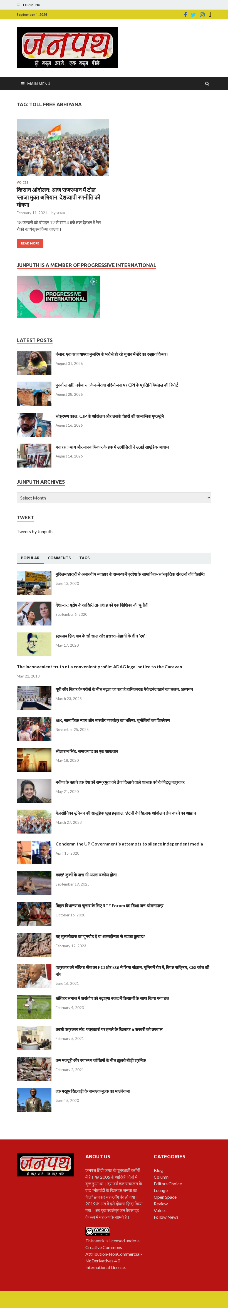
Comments (59, 558)
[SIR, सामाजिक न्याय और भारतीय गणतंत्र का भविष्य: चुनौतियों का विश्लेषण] (34, 720)
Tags (84, 558)
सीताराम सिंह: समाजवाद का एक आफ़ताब (87, 751)
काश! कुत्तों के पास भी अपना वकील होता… (88, 874)
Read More (30, 243)
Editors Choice (168, 1183)
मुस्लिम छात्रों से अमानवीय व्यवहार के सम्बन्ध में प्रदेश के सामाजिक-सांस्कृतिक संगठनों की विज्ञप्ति (130, 574)
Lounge (161, 1190)
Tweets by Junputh (35, 531)
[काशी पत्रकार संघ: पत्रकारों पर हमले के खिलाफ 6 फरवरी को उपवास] (34, 1029)
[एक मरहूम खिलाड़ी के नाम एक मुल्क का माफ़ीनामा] (34, 1091)
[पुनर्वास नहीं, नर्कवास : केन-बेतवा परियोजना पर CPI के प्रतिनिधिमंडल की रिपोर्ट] (34, 384)
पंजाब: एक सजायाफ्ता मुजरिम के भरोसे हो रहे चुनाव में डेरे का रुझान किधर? (112, 354)
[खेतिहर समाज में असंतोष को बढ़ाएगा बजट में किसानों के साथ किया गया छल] (34, 998)
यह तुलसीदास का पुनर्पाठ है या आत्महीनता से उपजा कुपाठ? (100, 936)
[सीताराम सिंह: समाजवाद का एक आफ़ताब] (34, 751)
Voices (22, 182)
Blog (158, 1170)
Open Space (165, 1197)
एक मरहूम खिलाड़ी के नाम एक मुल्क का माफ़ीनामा (93, 1091)
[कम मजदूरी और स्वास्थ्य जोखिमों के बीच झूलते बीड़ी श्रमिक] (34, 1060)
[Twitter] (193, 15)
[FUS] (210, 15)
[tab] (30, 558)
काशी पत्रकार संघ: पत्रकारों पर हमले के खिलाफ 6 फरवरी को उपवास (109, 1029)
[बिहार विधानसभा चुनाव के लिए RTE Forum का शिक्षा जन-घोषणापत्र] (34, 905)
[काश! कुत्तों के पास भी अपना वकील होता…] (34, 874)
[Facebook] (185, 15)
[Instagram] (202, 15)
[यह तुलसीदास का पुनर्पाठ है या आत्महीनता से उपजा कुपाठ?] (34, 936)
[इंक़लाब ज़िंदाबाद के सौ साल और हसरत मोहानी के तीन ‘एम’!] (34, 635)
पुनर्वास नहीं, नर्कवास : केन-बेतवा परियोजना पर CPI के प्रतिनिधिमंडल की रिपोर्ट (117, 384)
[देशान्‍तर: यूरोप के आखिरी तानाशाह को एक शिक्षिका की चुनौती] (34, 604)
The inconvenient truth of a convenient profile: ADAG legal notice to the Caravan (99, 666)
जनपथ (60, 213)
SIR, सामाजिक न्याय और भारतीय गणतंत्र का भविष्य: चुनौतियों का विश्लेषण (113, 720)
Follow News (166, 1217)
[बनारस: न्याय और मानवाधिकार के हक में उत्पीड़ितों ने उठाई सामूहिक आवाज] (34, 446)
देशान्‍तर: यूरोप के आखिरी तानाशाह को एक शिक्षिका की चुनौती (102, 604)
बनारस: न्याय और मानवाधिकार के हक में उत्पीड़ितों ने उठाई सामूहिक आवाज (112, 446)
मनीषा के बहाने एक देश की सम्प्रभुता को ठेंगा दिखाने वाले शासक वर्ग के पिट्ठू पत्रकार (120, 782)
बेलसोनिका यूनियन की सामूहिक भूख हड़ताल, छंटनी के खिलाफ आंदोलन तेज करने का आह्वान (126, 812)
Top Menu (31, 5)
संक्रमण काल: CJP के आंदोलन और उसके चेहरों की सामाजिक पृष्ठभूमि (110, 416)
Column (161, 1177)
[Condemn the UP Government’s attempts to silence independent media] (34, 843)
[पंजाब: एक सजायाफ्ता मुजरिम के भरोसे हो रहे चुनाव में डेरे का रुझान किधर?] (34, 354)
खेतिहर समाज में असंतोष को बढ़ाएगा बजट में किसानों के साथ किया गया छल (112, 998)
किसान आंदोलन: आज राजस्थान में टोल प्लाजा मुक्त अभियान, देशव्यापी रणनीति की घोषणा (58, 197)
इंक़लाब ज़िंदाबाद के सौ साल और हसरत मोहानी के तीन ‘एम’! (101, 635)
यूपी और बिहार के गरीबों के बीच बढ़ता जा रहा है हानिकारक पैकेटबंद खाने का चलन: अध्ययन (124, 689)
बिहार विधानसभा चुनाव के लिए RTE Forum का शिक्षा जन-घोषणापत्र (109, 905)
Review (161, 1203)
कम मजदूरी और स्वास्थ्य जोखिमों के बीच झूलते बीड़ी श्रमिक (101, 1060)
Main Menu (38, 83)
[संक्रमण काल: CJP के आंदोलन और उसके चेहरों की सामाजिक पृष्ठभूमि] (34, 416)
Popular (30, 558)
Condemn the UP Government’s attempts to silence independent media (129, 843)
